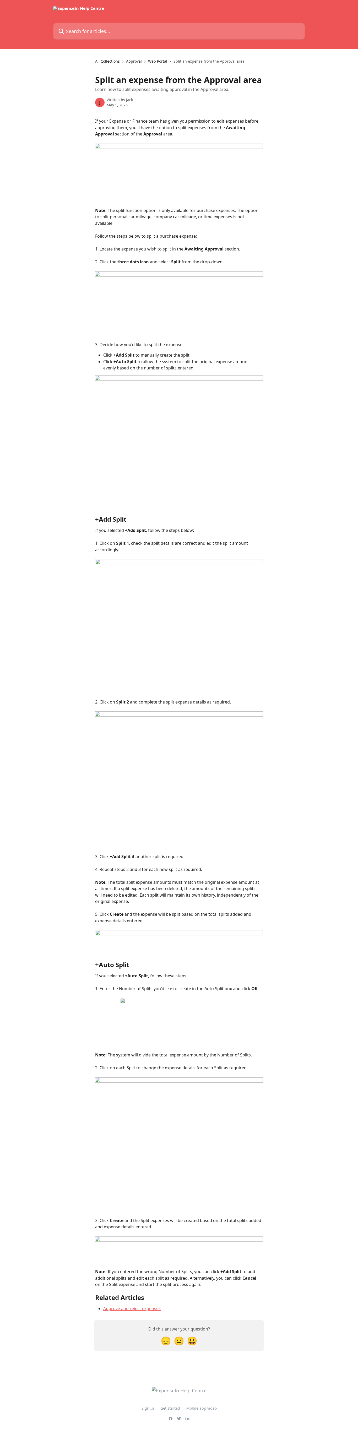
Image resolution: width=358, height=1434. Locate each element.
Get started (170, 1408)
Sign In (148, 1408)
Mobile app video (201, 1408)
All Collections (107, 61)
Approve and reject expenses (132, 1308)
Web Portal (157, 61)
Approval (134, 61)
